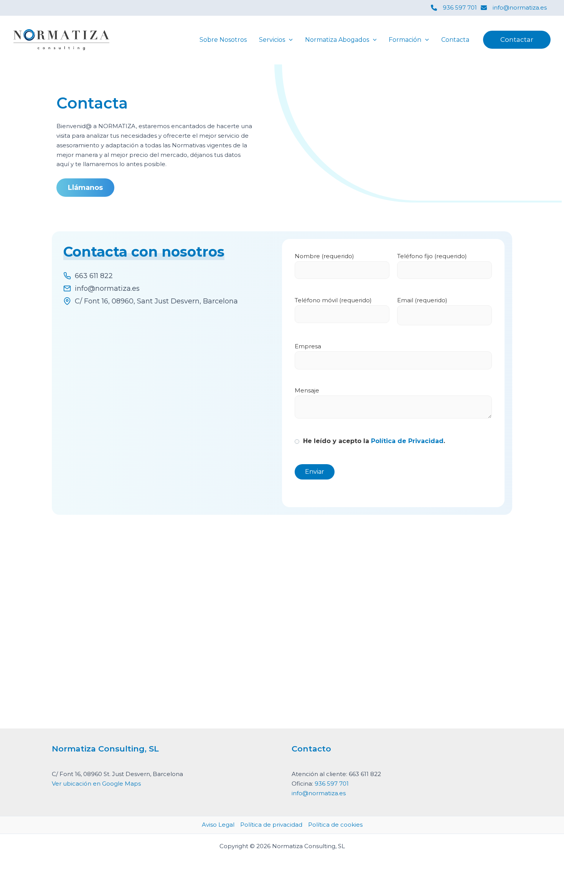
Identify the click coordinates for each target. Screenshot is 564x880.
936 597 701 (332, 783)
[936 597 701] (454, 8)
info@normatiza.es (319, 793)
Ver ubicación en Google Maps (96, 783)
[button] (289, 39)
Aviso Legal (218, 824)
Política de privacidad (271, 824)
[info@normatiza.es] (514, 8)
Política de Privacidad (407, 441)
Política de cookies (335, 824)
